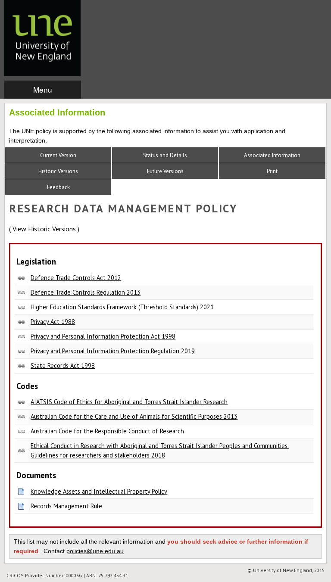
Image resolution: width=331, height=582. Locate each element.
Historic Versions (58, 171)
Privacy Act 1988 (53, 321)
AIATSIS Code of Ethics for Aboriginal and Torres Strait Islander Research (129, 402)
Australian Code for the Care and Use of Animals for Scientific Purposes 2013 (134, 416)
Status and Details (165, 155)
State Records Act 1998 (63, 365)
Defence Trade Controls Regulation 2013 (86, 292)
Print (272, 171)
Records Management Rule (66, 506)
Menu (42, 89)
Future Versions (165, 171)
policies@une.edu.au (95, 551)
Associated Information (272, 155)
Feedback (58, 187)
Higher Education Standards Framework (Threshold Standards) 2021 (122, 307)
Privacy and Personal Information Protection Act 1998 (103, 336)
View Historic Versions (44, 228)
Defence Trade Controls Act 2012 (76, 278)
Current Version (58, 155)
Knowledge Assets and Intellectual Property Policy (99, 491)
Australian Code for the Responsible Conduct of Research (107, 431)
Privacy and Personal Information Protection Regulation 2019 (113, 351)
